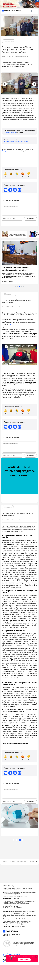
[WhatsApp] (19, 190)
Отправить (30, 218)
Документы (34, 862)
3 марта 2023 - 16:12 (7, 56)
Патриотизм (9, 41)
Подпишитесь (24, 959)
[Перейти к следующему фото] (34, 84)
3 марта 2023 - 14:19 (7, 519)
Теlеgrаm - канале (9, 151)
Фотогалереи (22, 862)
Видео (12, 862)
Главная (4, 862)
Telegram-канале (10, 132)
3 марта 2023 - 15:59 (7, 306)
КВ (11, 324)
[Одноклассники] (10, 190)
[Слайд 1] (15, 286)
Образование (9, 294)
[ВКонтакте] (5, 190)
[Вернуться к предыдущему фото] (5, 84)
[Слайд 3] (19, 286)
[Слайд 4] (21, 286)
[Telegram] (15, 190)
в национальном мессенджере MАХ (16, 140)
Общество (8, 507)
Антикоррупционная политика (12, 953)
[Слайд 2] (17, 286)
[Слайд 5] (23, 286)
